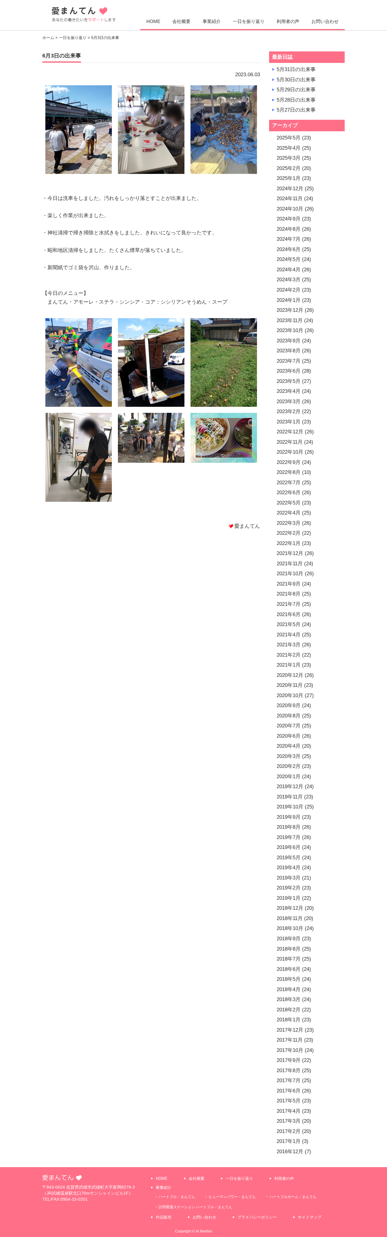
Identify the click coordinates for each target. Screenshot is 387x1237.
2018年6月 (289, 969)
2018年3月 (289, 999)
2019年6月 (289, 847)
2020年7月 (289, 726)
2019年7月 (289, 837)
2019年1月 (289, 898)
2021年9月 (289, 584)
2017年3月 (289, 1121)
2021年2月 (289, 655)
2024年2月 (289, 290)
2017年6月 (289, 1091)
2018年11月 (290, 918)
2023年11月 (290, 320)
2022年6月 (289, 492)
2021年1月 (289, 665)
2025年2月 (289, 168)
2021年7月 (289, 604)
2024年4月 (289, 270)
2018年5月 (289, 979)
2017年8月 (289, 1070)
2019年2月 (289, 888)
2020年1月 (289, 776)
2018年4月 (289, 989)
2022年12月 (290, 432)
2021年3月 (289, 645)
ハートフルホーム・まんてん (293, 1197)
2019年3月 (289, 878)
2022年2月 (289, 533)
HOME (153, 21)
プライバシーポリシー (257, 1217)
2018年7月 (289, 959)
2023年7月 (289, 361)
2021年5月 (289, 624)
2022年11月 (290, 442)
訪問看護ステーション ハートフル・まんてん (195, 1207)
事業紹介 (212, 21)
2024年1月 (289, 300)
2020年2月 (289, 766)
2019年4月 (289, 867)
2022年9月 (289, 462)
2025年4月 (289, 148)
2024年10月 (290, 209)
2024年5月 (289, 259)
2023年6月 (289, 371)
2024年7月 (289, 239)
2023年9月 (289, 341)
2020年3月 (289, 756)
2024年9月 (289, 219)
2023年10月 (290, 330)
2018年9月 (289, 939)
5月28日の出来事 (296, 100)
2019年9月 (289, 817)
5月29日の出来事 (296, 90)
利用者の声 (288, 21)
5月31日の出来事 (296, 69)
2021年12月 (290, 553)
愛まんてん (83, 14)
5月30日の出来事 (296, 80)
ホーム (48, 37)
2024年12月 (290, 188)
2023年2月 (289, 411)
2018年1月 (289, 1020)
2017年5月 (289, 1101)
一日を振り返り (249, 21)
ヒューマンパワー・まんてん (232, 1197)
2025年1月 (289, 178)
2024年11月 (290, 198)
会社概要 (181, 21)
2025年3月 (289, 158)
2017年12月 (290, 1030)
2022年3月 (289, 523)
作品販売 (163, 1217)
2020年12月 (290, 675)
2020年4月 (289, 746)
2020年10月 (290, 695)
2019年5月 (289, 857)
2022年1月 (289, 543)
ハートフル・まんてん (177, 1197)
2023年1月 (289, 422)
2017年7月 (289, 1080)
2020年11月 (290, 685)
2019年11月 (290, 797)
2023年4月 (289, 391)
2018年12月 (290, 908)
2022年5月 (289, 503)
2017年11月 (290, 1040)
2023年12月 (290, 310)
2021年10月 (290, 573)
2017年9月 (289, 1060)
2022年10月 (290, 452)
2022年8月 (289, 472)
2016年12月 (290, 1151)
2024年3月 (289, 279)
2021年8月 (289, 594)
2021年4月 (289, 635)
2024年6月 (289, 249)
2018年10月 (290, 928)
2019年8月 (289, 827)
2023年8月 (289, 351)
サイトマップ (309, 1217)
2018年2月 (289, 1010)
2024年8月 (289, 229)
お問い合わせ (325, 21)
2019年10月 (290, 807)
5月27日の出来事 (296, 110)
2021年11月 (290, 563)
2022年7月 (289, 482)
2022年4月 (289, 513)
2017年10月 (290, 1050)
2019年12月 (290, 786)
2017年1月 (289, 1141)
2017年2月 (289, 1131)
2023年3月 (289, 401)
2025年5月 (289, 138)
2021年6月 (289, 614)
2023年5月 (289, 381)
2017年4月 (289, 1111)
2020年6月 (289, 736)
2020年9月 (289, 705)
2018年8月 (289, 949)
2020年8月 (289, 716)
